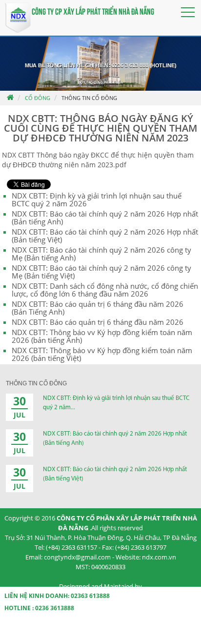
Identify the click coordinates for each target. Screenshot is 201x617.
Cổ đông (37, 97)
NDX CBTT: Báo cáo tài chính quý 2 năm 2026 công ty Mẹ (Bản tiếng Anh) (101, 253)
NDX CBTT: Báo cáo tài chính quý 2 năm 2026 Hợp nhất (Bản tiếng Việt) (105, 235)
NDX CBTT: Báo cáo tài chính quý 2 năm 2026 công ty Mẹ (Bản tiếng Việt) (101, 271)
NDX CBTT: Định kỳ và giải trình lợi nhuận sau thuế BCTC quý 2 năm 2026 (96, 199)
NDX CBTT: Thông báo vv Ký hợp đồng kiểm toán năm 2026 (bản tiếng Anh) (102, 336)
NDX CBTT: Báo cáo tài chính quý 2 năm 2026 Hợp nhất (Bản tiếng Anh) (105, 217)
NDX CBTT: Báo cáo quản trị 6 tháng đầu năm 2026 (97, 322)
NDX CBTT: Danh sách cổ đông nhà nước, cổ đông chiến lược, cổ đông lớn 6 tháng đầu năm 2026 (105, 290)
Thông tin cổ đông (89, 97)
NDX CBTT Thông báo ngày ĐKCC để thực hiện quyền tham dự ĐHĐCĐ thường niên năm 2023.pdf (98, 159)
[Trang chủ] (10, 98)
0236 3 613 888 (130, 66)
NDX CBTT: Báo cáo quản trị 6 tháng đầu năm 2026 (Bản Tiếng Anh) (97, 308)
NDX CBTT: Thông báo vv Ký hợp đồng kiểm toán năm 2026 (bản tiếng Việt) (102, 354)
